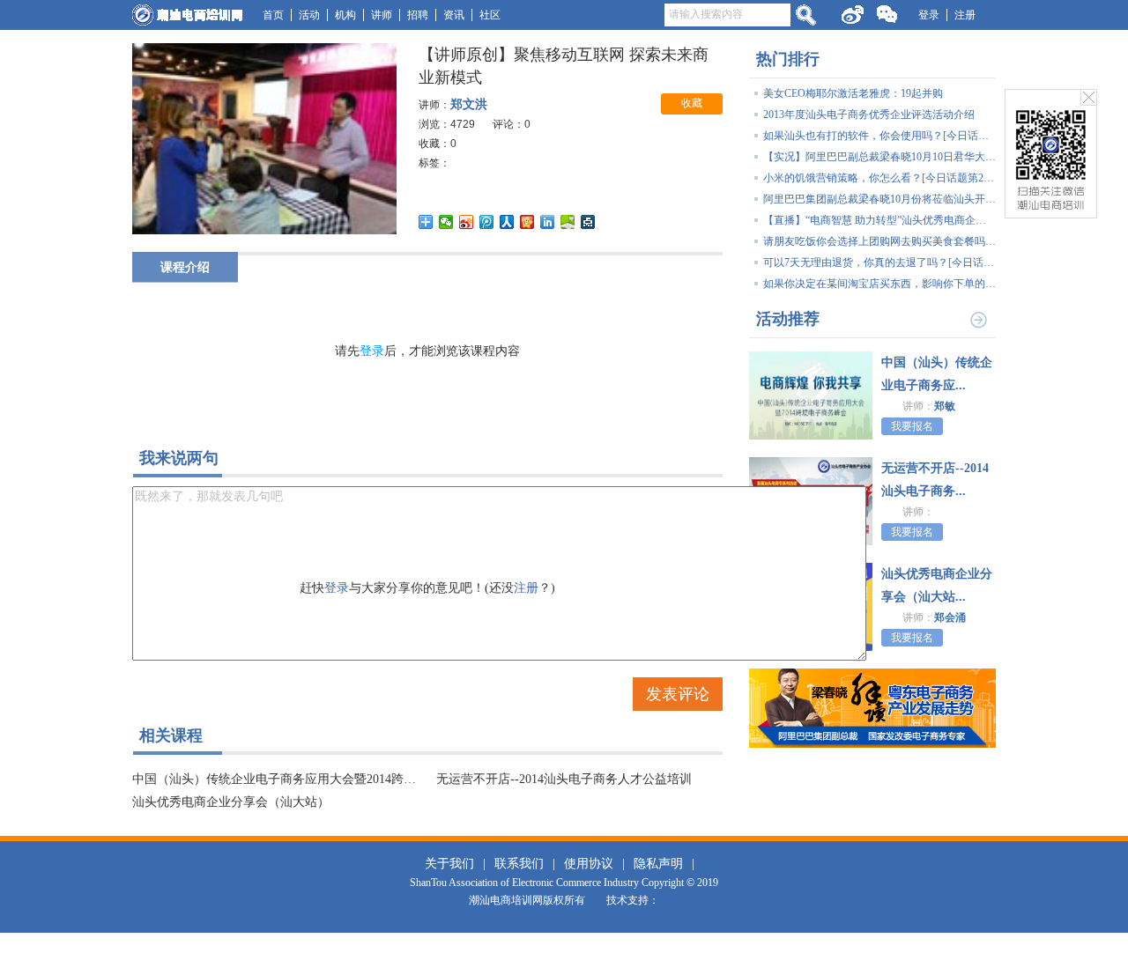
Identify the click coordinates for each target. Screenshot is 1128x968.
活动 (309, 15)
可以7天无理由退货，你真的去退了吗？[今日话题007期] (879, 262)
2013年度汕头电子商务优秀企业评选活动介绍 (869, 114)
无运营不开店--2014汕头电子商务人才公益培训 (564, 779)
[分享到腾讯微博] (486, 222)
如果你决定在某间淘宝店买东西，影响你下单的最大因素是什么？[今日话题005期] (879, 283)
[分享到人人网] (507, 222)
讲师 (381, 15)
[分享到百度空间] (567, 222)
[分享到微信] (446, 222)
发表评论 (677, 694)
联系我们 (519, 863)
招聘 (417, 15)
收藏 (691, 103)
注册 (965, 15)
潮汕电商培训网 (187, 15)
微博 (852, 15)
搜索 (805, 15)
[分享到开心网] (527, 222)
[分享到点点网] (588, 222)
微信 (887, 17)
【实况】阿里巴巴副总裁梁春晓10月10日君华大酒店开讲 (879, 157)
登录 (928, 15)
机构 (345, 15)
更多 (978, 319)
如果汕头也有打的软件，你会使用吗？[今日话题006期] (879, 135)
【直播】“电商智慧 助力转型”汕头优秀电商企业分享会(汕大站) (879, 220)
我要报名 (912, 426)
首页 (273, 15)
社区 (490, 15)
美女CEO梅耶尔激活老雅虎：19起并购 (853, 93)
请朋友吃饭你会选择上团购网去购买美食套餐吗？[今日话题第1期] (879, 241)
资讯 (453, 15)
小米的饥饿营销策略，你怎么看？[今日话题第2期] (879, 178)
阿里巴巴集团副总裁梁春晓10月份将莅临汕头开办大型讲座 (879, 199)
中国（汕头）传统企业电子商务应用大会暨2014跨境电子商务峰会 (275, 779)
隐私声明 (658, 863)
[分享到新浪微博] (466, 222)
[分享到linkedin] (547, 222)
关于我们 (449, 863)
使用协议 (588, 863)
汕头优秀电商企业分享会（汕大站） (231, 802)
